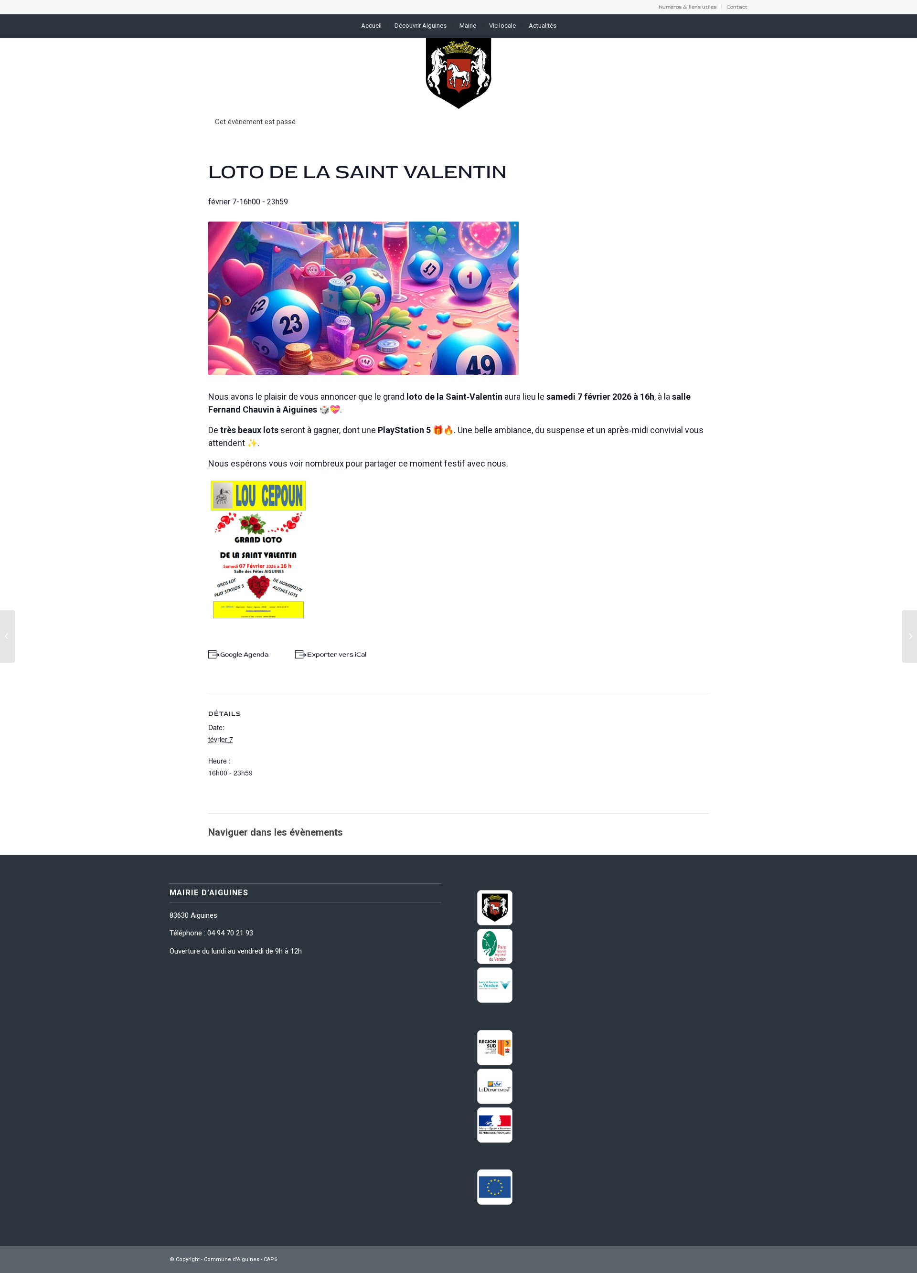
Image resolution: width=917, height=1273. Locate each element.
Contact (736, 7)
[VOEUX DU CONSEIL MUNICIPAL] (7, 636)
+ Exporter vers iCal (334, 654)
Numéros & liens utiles (687, 7)
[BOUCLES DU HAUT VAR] (909, 636)
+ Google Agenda (242, 654)
